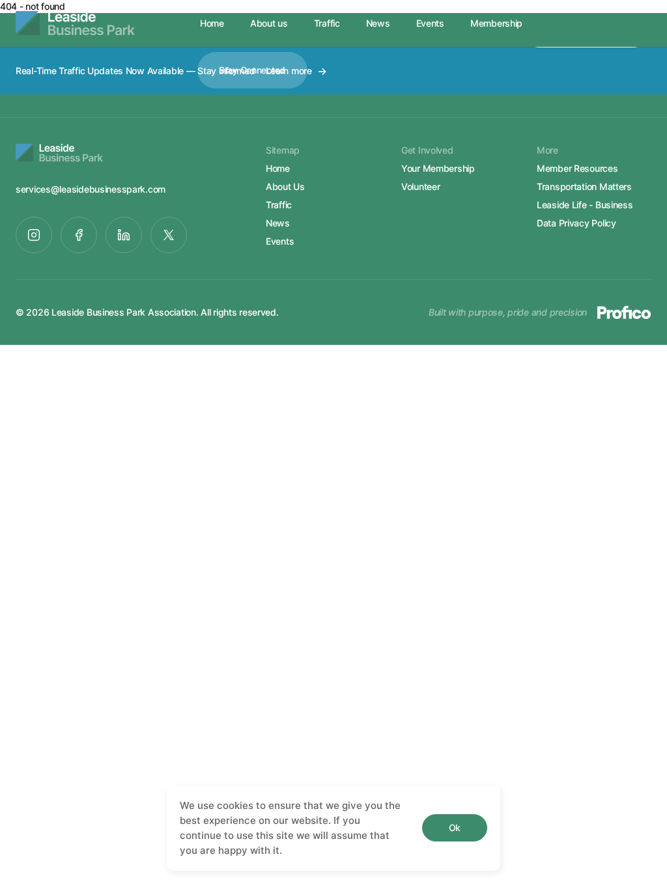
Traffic (327, 23)
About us (269, 23)
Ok (455, 827)
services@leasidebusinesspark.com (90, 189)
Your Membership (438, 168)
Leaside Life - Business (585, 204)
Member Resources (577, 168)
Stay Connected (252, 69)
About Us (285, 186)
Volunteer (420, 186)
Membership (496, 23)
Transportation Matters (584, 186)
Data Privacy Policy (576, 222)
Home (212, 23)
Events (430, 23)
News (378, 23)
